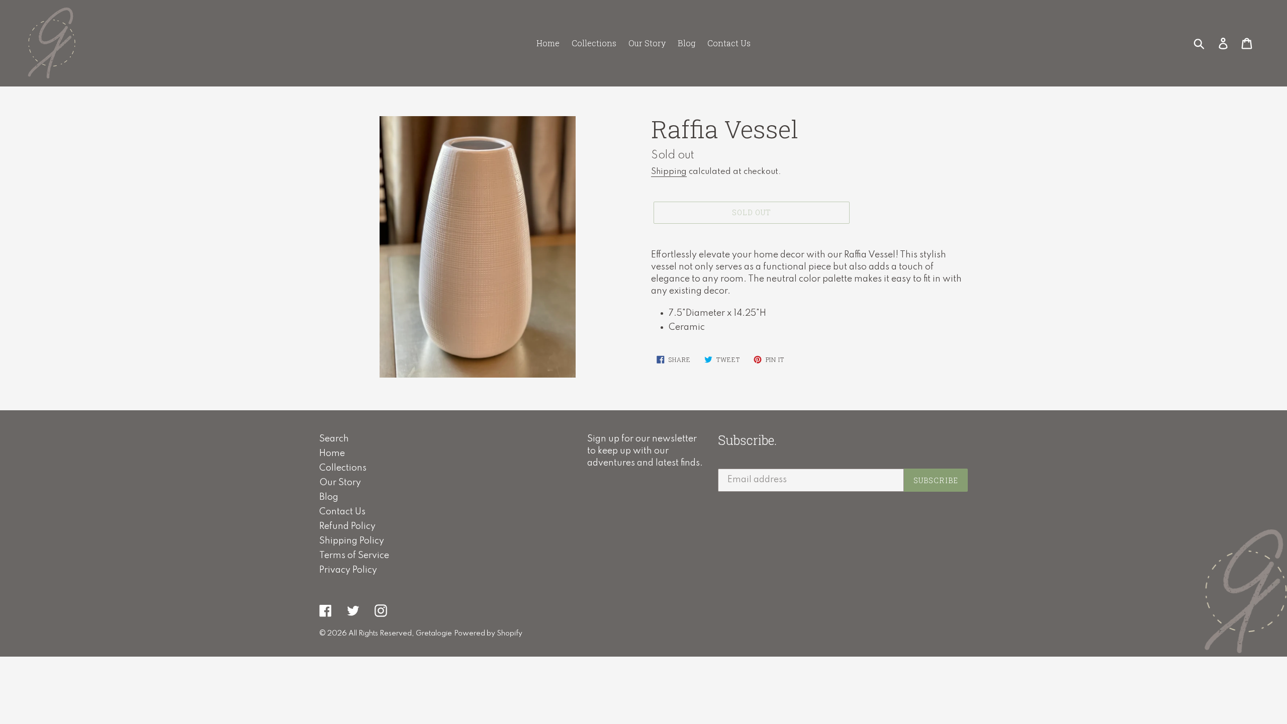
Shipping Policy (351, 541)
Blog (328, 497)
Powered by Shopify (488, 633)
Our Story (340, 482)
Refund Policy (347, 526)
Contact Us (342, 511)
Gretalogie (434, 633)
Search (334, 438)
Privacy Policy (348, 570)
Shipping (669, 171)
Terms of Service (354, 555)
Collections (342, 468)
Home (332, 453)
